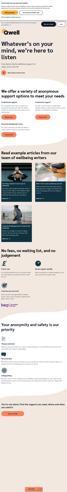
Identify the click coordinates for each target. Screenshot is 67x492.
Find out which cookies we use (10, 17)
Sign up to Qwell (48, 24)
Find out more (9, 117)
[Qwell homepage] (10, 32)
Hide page (31, 489)
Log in (61, 24)
